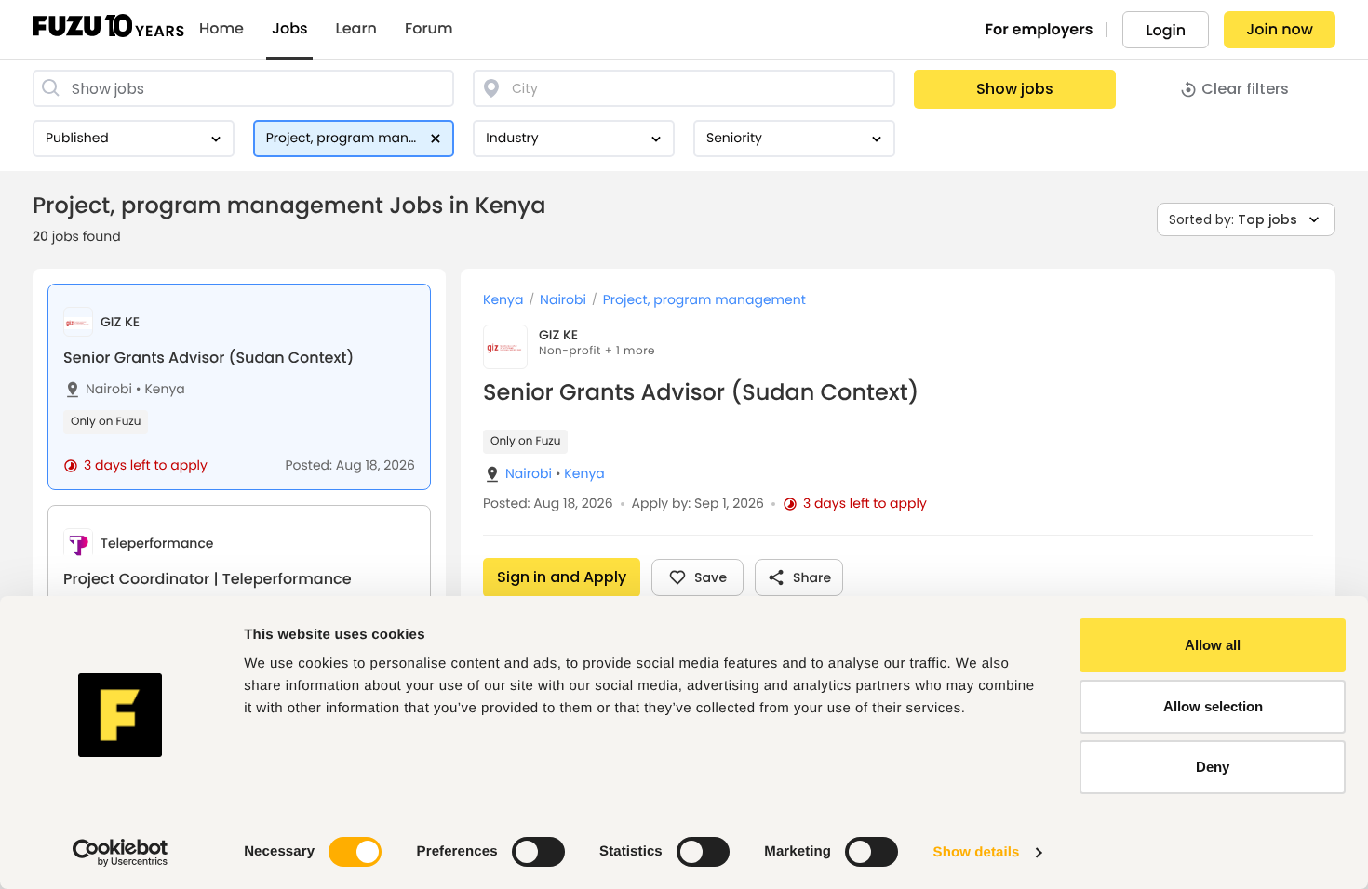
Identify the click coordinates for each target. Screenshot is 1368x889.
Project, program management (704, 300)
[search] (243, 88)
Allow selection (1213, 706)
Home (221, 29)
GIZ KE (558, 334)
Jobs (290, 29)
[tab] (239, 387)
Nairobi (109, 389)
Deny (1212, 767)
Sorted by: (1233, 219)
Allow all (1213, 645)
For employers (1039, 29)
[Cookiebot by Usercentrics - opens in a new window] (120, 853)
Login (1166, 30)
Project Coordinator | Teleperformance (207, 579)
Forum (429, 29)
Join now (1279, 29)
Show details (976, 852)
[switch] (538, 852)
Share (812, 577)
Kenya (160, 389)
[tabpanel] (898, 579)
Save (710, 577)
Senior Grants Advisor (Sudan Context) (208, 357)
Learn (356, 29)
